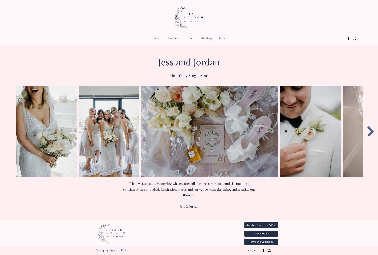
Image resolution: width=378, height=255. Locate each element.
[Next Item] (370, 131)
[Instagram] (354, 38)
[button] (189, 38)
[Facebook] (348, 38)
